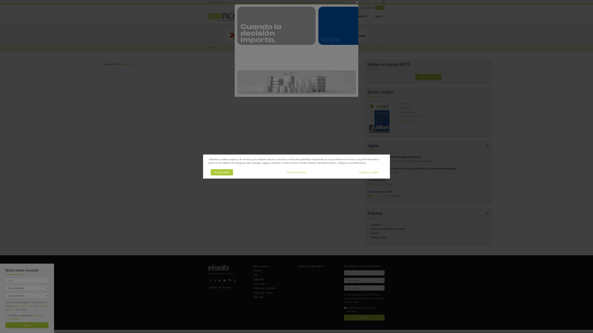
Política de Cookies (297, 172)
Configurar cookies (369, 172)
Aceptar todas (221, 172)
